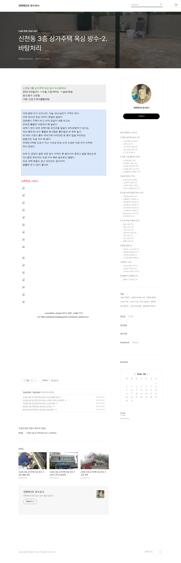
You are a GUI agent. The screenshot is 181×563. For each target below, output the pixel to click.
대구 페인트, (124, 306)
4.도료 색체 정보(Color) (132, 193)
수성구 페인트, (125, 297)
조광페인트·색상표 (130, 205)
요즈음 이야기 (130, 269)
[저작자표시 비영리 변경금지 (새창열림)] (54, 380)
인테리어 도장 (129, 233)
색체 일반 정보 (130, 196)
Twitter (135, 342)
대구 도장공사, (145, 302)
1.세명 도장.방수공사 (130, 137)
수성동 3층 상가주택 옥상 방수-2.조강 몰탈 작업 (41, 397)
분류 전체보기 (128, 132)
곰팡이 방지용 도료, (138, 297)
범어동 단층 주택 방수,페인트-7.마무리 (37, 406)
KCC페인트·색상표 (131, 208)
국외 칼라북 (128, 216)
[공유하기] (32, 380)
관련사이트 (148, 552)
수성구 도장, (124, 302)
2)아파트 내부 (130, 163)
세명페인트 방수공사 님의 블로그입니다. (38, 496)
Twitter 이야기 (131, 271)
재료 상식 (128, 227)
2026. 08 (141, 374)
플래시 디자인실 (130, 279)
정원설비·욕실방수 (130, 252)
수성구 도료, (134, 302)
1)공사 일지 (36, 392)
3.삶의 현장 (27, 392)
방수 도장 (128, 238)
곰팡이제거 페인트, (149, 306)
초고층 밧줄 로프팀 (131, 258)
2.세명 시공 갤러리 (130, 157)
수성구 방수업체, (136, 306)
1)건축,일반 (129, 160)
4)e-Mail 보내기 (130, 150)
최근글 (122, 316)
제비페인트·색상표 (130, 202)
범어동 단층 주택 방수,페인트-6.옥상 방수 (38, 409)
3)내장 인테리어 (131, 166)
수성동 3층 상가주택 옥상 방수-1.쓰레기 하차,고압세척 (43, 400)
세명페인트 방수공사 (28, 5)
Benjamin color (130, 213)
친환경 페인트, (151, 297)
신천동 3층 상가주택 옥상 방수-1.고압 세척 (39, 403)
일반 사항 (128, 224)
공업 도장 (128, 236)
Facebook (124, 342)
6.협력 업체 (126, 245)
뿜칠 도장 (128, 241)
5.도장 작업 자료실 (129, 220)
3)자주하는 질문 (130, 147)
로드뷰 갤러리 (130, 266)
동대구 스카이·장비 (131, 249)
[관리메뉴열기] (176, 5)
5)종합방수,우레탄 (131, 172)
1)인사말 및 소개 (130, 141)
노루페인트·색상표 (130, 210)
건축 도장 (128, 230)
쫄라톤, (153, 302)
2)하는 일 (127, 144)
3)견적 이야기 (130, 185)
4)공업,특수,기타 (131, 169)
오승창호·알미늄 (130, 255)
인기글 (130, 316)
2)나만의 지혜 (130, 183)
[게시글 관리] (35, 380)
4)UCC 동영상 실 (131, 188)
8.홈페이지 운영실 (129, 276)
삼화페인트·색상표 (130, 199)
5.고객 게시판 (129, 152)
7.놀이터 (126, 262)
